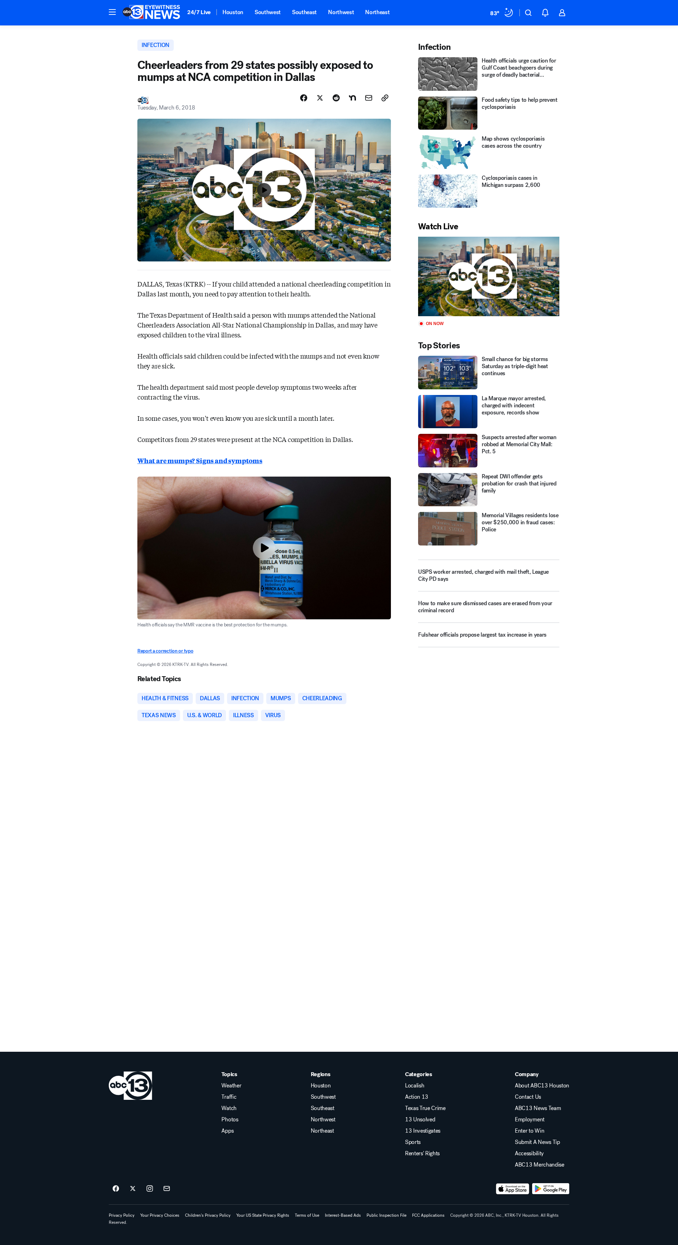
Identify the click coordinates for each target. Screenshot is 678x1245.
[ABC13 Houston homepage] (151, 12)
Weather (231, 1085)
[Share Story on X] (320, 98)
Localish (414, 1085)
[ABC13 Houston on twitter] (133, 1189)
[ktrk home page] (130, 1086)
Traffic (228, 1097)
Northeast (377, 12)
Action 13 (416, 1097)
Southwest (268, 12)
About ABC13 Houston (542, 1085)
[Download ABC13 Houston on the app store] (513, 1188)
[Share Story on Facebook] (304, 98)
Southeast (304, 12)
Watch (228, 1108)
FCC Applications (428, 1215)
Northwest (341, 12)
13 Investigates (422, 1131)
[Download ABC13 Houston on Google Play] (550, 1188)
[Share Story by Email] (369, 98)
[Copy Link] (385, 98)
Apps (227, 1131)
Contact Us (528, 1097)
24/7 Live (199, 12)
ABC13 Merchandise (539, 1165)
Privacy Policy (122, 1215)
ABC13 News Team (538, 1108)
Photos (229, 1119)
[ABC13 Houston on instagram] (150, 1189)
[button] (112, 12)
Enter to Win (529, 1131)
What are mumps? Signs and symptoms (199, 460)
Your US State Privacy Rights (262, 1215)
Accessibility (529, 1153)
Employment (530, 1119)
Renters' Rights (422, 1153)
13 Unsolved (420, 1119)
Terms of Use (307, 1215)
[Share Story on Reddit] (336, 98)
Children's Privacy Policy (208, 1215)
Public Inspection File (386, 1215)
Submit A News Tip (537, 1142)
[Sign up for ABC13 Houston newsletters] (167, 1189)
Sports (413, 1142)
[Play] (488, 276)
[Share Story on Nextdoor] (352, 98)
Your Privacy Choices (159, 1215)
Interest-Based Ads (343, 1215)
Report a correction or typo (165, 651)
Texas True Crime (425, 1108)
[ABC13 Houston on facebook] (116, 1189)
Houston (232, 12)
